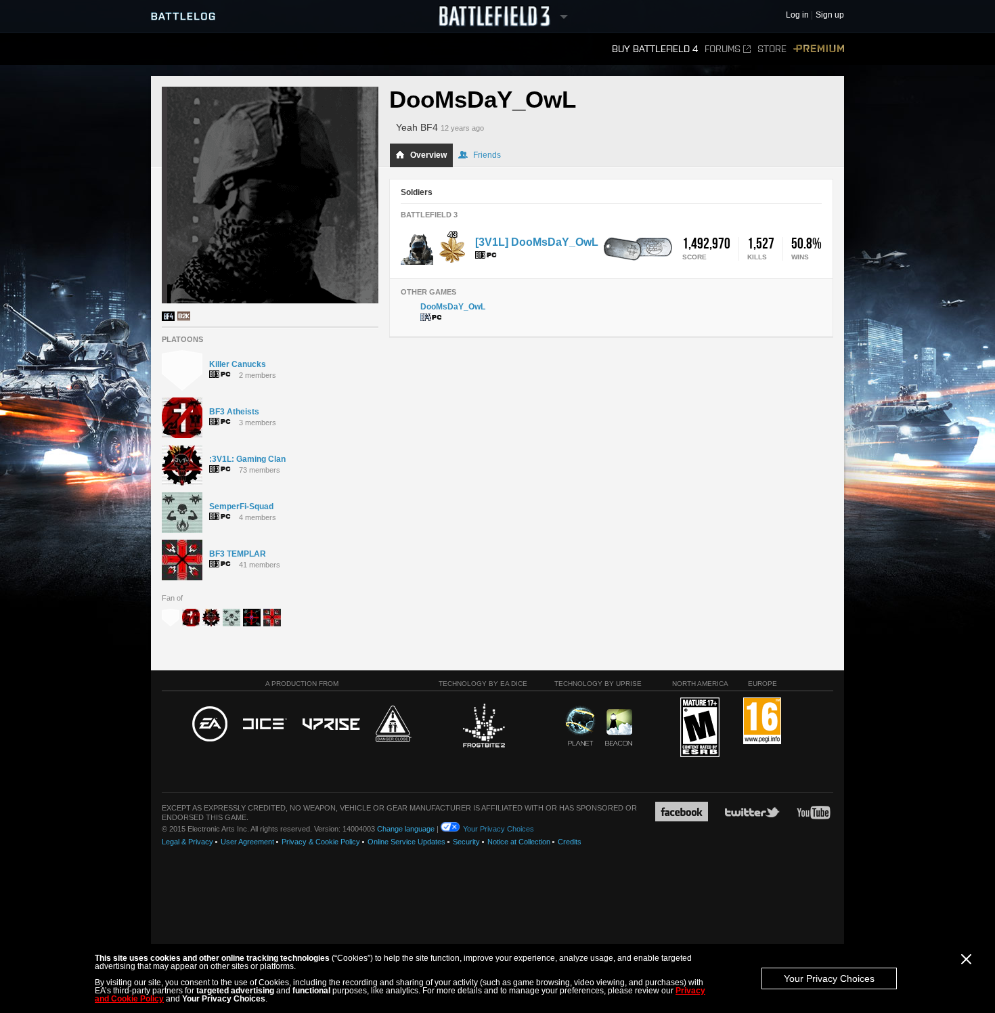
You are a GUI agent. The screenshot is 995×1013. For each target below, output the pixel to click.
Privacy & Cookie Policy (321, 842)
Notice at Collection (518, 842)
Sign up (830, 15)
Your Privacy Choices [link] (498, 829)
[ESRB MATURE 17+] (700, 727)
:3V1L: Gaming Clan (247, 459)
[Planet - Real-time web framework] (580, 726)
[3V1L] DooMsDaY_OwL (536, 242)
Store (772, 49)
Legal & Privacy (187, 842)
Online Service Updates (406, 842)
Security (466, 842)
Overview (428, 155)
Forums (722, 49)
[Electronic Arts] (209, 724)
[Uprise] (331, 724)
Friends (487, 155)
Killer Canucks (237, 364)
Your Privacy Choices (829, 978)
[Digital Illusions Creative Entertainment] (265, 724)
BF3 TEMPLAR (237, 554)
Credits (569, 842)
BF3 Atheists (234, 411)
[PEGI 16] (762, 721)
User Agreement (247, 842)
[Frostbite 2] (483, 727)
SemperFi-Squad (241, 506)
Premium (818, 49)
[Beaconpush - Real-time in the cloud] (618, 728)
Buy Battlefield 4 (655, 49)
